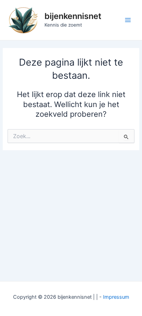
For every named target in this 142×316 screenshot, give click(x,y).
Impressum (116, 297)
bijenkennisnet (72, 16)
